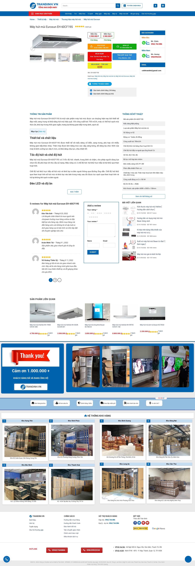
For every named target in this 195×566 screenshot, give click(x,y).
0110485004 (75, 562)
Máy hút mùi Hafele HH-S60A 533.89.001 (67, 326)
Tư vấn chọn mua (134, 5)
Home (32, 19)
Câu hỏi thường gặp (149, 14)
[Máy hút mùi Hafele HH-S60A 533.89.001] (70, 312)
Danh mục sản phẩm (43, 14)
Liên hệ (31, 523)
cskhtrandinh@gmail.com (151, 70)
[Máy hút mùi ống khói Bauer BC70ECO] (97, 312)
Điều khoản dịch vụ (71, 537)
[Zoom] (33, 49)
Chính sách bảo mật (71, 533)
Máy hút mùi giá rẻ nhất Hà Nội (149, 254)
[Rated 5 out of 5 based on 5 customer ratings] (79, 27)
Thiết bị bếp (41, 19)
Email (105, 241)
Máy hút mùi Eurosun (92, 19)
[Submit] (118, 5)
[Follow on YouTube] (147, 523)
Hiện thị (42, 132)
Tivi (75, 14)
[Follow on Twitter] (139, 523)
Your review (92, 221)
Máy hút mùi (54, 19)
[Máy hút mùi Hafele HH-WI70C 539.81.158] (125, 312)
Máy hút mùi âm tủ (109, 76)
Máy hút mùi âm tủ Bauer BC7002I (152, 325)
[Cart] (163, 6)
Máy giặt (98, 14)
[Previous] (34, 41)
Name (89, 241)
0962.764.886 (156, 44)
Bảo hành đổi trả (70, 527)
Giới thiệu (68, 14)
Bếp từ (114, 14)
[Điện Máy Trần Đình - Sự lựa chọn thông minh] (44, 5)
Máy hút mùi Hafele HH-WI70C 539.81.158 (123, 326)
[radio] (94, 35)
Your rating (92, 210)
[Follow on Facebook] (135, 523)
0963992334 (156, 57)
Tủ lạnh (90, 14)
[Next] (80, 41)
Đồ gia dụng (135, 14)
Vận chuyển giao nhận (72, 530)
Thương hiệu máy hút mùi (71, 19)
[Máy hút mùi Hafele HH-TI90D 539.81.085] (42, 312)
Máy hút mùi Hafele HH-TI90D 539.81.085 (40, 326)
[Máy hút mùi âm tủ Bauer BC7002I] (152, 312)
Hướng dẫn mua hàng (72, 520)
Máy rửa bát (123, 14)
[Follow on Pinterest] (143, 523)
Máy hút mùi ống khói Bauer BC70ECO (95, 326)
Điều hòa (82, 14)
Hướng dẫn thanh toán (72, 523)
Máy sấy (107, 14)
